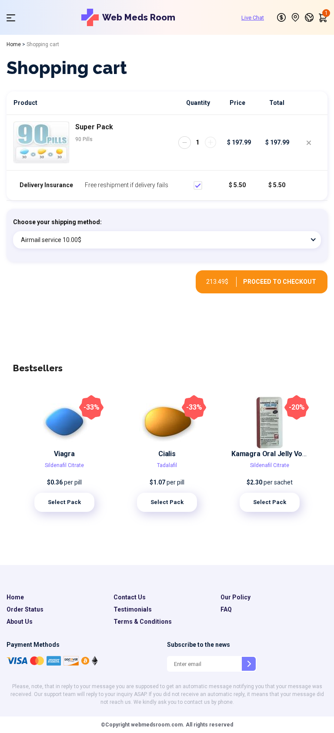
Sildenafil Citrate (64, 465)
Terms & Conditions (143, 621)
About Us (20, 621)
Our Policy (235, 597)
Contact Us (130, 597)
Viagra (64, 454)
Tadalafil (167, 465)
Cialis (167, 454)
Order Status (25, 609)
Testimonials (133, 609)
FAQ (226, 609)
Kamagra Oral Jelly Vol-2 (271, 454)
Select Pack (64, 502)
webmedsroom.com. (157, 725)
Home (14, 44)
